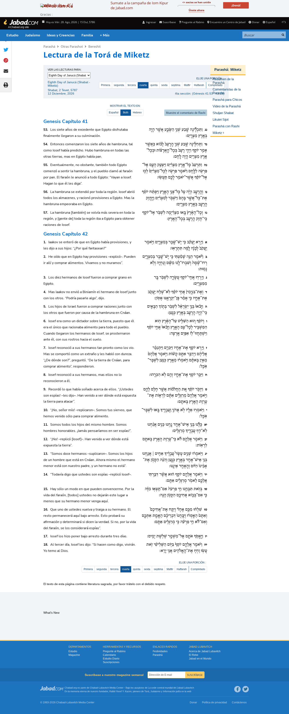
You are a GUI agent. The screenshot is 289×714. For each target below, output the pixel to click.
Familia (87, 35)
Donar (255, 22)
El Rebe (193, 654)
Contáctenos (239, 702)
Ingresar (150, 22)
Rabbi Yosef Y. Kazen (120, 691)
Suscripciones (111, 662)
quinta (154, 85)
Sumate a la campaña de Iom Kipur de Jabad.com (139, 5)
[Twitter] (245, 689)
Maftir (187, 85)
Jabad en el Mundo (200, 658)
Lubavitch (104, 687)
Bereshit (94, 46)
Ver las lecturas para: (64, 69)
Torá (146, 691)
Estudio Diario (111, 658)
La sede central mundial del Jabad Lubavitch (171, 687)
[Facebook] (237, 689)
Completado (198, 569)
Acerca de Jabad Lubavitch (205, 651)
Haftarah (199, 85)
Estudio (12, 35)
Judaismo (155, 691)
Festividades (160, 651)
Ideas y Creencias (61, 35)
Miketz (236, 70)
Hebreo (137, 112)
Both (125, 112)
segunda (119, 85)
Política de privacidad (214, 702)
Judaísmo (32, 35)
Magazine (74, 654)
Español (114, 112)
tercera (132, 85)
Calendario (109, 654)
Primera (105, 85)
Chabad (94, 687)
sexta (164, 85)
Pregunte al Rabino (193, 22)
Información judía (172, 691)
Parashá (49, 46)
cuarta (143, 85)
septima (175, 85)
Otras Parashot (72, 46)
